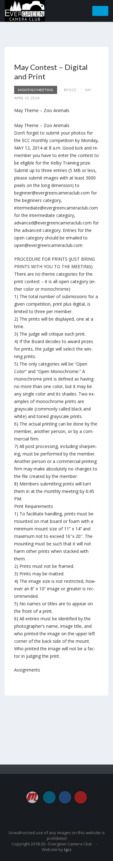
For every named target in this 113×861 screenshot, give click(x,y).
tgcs (68, 849)
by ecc (70, 89)
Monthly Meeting (35, 89)
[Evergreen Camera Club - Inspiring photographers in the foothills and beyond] (25, 10)
